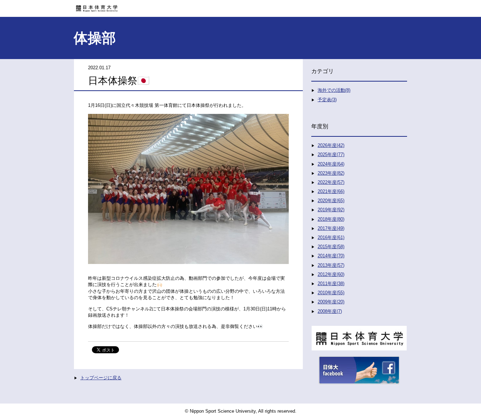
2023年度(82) (331, 173)
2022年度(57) (331, 182)
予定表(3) (327, 99)
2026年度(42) (331, 145)
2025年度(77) (331, 154)
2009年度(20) (331, 301)
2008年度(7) (330, 311)
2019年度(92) (331, 209)
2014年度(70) (331, 255)
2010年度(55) (331, 292)
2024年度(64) (331, 164)
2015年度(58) (331, 246)
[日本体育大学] (240, 6)
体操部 (95, 38)
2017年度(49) (331, 228)
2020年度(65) (331, 200)
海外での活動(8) (334, 90)
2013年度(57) (331, 265)
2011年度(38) (331, 283)
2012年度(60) (331, 274)
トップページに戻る (100, 377)
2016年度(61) (331, 237)
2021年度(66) (331, 191)
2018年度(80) (331, 219)
